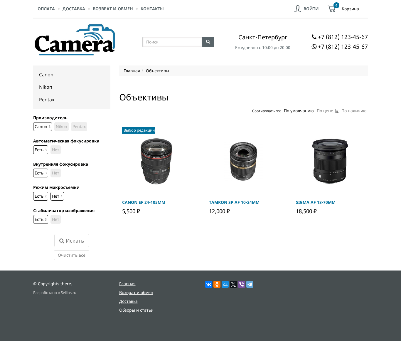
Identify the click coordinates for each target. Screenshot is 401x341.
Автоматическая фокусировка (66, 141)
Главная (127, 283)
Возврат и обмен (113, 8)
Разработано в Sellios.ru (54, 292)
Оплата (46, 8)
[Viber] (241, 284)
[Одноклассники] (216, 284)
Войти (311, 8)
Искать (74, 240)
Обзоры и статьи (136, 310)
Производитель (50, 117)
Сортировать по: (266, 110)
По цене (325, 110)
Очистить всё (71, 255)
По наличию (353, 110)
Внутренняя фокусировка (60, 164)
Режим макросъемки (56, 187)
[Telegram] (249, 284)
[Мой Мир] (225, 284)
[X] (233, 284)
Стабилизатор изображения (64, 210)
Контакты (152, 8)
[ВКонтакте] (208, 284)
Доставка (74, 8)
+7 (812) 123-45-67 (343, 37)
